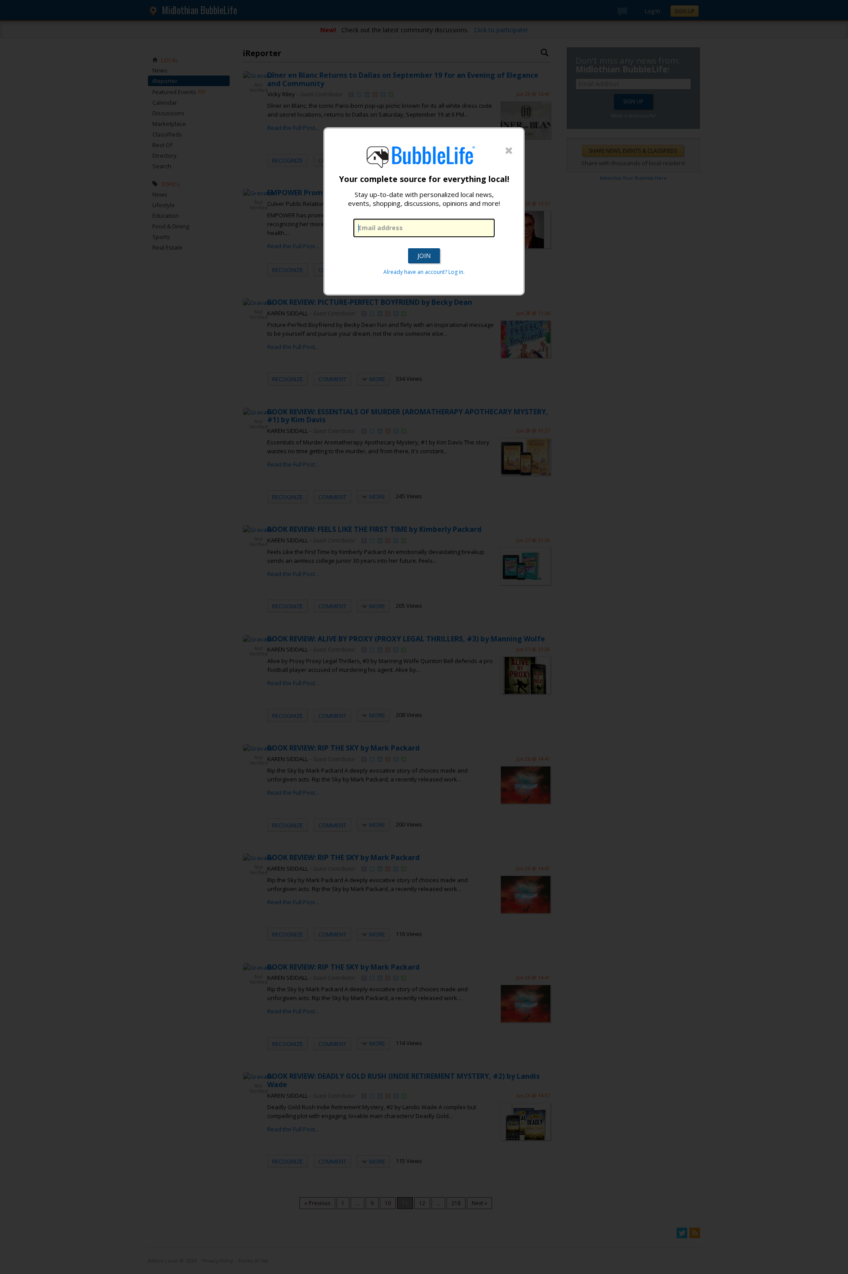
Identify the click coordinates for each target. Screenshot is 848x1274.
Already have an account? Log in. (424, 272)
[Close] (508, 151)
